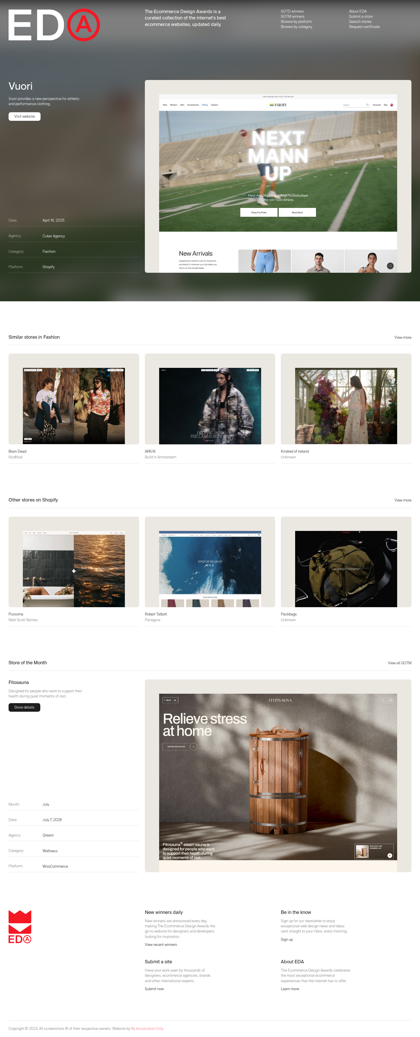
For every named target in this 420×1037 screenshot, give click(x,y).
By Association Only (147, 1028)
